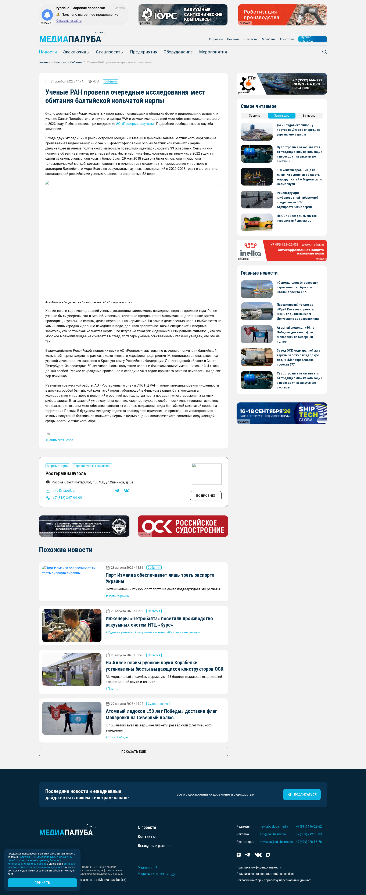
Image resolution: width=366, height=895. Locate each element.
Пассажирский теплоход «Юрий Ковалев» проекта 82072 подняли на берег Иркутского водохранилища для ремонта (298, 312)
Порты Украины (118, 596)
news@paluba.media (274, 826)
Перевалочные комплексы (92, 466)
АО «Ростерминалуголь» (135, 124)
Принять (42, 882)
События (76, 62)
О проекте (216, 39)
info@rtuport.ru (64, 491)
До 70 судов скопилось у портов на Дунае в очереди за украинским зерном (298, 129)
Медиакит (145, 867)
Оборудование (178, 51)
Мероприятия (213, 51)
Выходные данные (155, 845)
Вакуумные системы (151, 632)
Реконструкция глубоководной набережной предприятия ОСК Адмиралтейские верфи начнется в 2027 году (298, 200)
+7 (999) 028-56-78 (309, 841)
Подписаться (305, 794)
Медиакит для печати (153, 873)
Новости (48, 51)
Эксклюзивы (76, 51)
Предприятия (143, 51)
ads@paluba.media (273, 834)
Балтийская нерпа (60, 440)
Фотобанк (268, 39)
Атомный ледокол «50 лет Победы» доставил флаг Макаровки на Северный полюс (296, 334)
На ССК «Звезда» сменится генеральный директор (297, 218)
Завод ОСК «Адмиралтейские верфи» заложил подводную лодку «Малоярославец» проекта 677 (298, 357)
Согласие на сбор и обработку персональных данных (274, 880)
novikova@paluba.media (276, 841)
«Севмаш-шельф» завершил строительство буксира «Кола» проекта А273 (298, 287)
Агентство (287, 39)
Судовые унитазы (120, 632)
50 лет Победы (118, 737)
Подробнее (206, 495)
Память (113, 688)
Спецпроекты (110, 51)
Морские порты (57, 466)
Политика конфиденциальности (259, 867)
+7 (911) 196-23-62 (309, 826)
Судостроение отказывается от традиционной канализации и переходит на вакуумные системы (299, 154)
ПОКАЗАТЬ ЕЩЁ (133, 751)
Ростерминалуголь (66, 473)
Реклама (233, 39)
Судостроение (158, 703)
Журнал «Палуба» (306, 39)
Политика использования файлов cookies (265, 873)
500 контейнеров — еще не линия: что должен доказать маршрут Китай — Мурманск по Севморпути (299, 177)
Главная (44, 62)
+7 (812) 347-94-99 (67, 498)
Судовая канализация (184, 632)
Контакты (250, 39)
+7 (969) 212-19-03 (309, 834)
